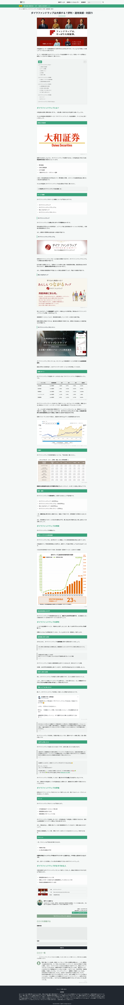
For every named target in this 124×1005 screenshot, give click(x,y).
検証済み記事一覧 (82, 912)
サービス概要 (43, 68)
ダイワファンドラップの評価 (45, 95)
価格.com (40, 648)
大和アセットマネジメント (75, 399)
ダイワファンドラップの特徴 (45, 77)
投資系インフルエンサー (73, 2)
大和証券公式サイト (83, 154)
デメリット (43, 99)
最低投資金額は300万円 (45, 81)
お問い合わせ (64, 989)
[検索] (103, 2)
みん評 (39, 658)
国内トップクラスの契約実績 (46, 79)
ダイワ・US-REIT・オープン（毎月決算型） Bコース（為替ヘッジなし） (74, 445)
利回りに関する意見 (45, 88)
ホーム (20, 9)
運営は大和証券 (44, 66)
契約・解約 (43, 74)
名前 (38, 941)
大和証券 (85, 482)
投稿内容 (39, 926)
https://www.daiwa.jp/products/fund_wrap (61, 892)
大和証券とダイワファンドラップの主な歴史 (49, 189)
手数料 (42, 72)
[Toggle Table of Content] (84, 62)
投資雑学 (83, 2)
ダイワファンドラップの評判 (45, 84)
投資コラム (25, 9)
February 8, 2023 (65, 772)
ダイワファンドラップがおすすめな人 (47, 101)
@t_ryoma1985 (84, 719)
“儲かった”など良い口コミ (46, 90)
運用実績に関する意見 (45, 86)
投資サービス (61, 2)
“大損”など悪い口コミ (45, 92)
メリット (42, 97)
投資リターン (43, 70)
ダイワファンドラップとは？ (45, 64)
